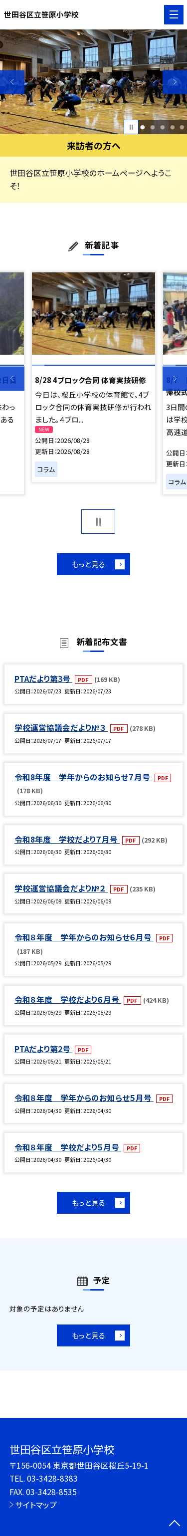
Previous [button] (12, 82)
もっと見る (88, 564)
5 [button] (182, 127)
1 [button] (143, 127)
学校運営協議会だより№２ (61, 887)
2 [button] (152, 127)
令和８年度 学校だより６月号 (67, 999)
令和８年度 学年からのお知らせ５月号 (84, 1097)
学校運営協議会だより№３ (61, 727)
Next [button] (175, 82)
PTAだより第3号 (43, 678)
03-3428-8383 (52, 1478)
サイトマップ (36, 1504)
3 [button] (162, 127)
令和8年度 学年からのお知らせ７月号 (83, 776)
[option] (93, 82)
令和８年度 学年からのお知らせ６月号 (84, 936)
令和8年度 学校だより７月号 (67, 839)
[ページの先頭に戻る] (174, 1524)
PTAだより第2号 (43, 1048)
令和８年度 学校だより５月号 (67, 1146)
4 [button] (172, 127)
